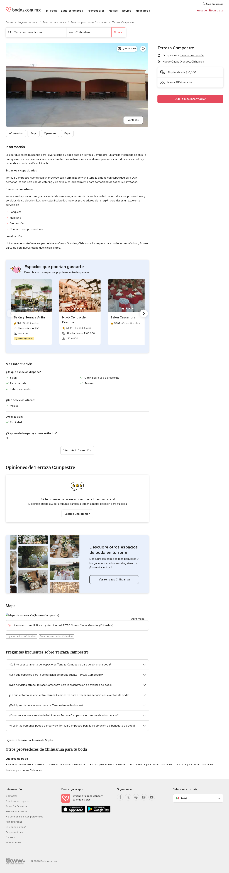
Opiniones (50, 133)
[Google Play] (98, 811)
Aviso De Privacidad (17, 806)
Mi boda (51, 11)
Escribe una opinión (77, 514)
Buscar (119, 32)
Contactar (11, 795)
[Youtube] (151, 797)
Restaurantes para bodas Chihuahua (151, 764)
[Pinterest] (136, 797)
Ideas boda (142, 11)
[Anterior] (11, 313)
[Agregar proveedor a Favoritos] (143, 49)
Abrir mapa (138, 619)
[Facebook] (120, 797)
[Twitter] (128, 797)
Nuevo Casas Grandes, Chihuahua (183, 61)
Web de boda (13, 842)
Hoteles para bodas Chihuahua (107, 764)
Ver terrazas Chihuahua (114, 579)
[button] (77, 498)
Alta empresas (14, 821)
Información (16, 133)
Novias (113, 11)
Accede (202, 10)
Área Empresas (214, 4)
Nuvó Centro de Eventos (74, 319)
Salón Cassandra (123, 317)
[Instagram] (144, 797)
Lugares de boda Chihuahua (21, 636)
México (185, 798)
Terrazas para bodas (55, 22)
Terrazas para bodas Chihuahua (89, 22)
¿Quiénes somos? (16, 827)
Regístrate (216, 10)
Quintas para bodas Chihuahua (67, 764)
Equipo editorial (14, 832)
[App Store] (73, 811)
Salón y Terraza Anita (29, 317)
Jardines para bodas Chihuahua (24, 770)
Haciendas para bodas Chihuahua (25, 764)
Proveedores (95, 11)
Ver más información (77, 450)
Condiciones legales (17, 801)
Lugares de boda (72, 11)
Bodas (10, 22)
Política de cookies (16, 811)
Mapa (67, 133)
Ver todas (133, 119)
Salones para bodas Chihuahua (195, 764)
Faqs (33, 133)
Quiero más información (190, 99)
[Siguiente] (144, 313)
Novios (126, 11)
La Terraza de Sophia (40, 740)
